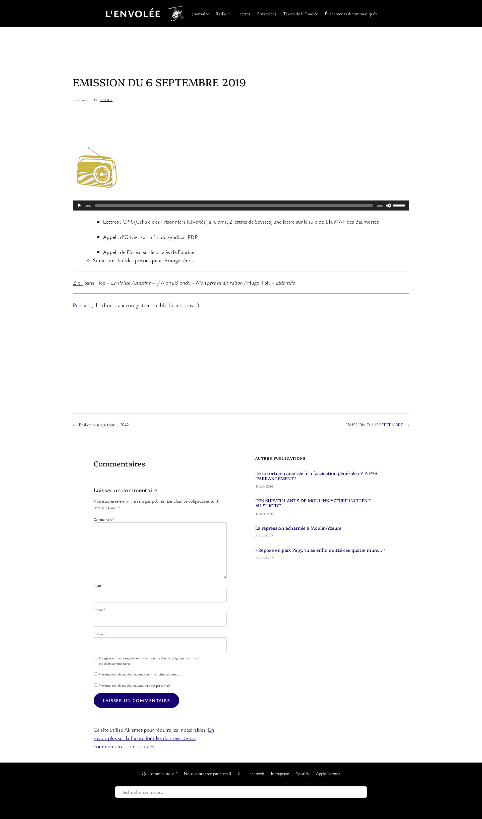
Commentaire (104, 519)
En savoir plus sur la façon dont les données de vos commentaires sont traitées (154, 738)
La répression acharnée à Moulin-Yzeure (298, 527)
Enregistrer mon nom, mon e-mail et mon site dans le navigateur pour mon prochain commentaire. (149, 661)
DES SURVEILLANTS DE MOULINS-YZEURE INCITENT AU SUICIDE (313, 503)
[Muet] (388, 205)
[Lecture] (79, 205)
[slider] (400, 205)
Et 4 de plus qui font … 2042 (104, 425)
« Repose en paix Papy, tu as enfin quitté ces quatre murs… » (320, 550)
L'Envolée (133, 13)
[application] (241, 205)
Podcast (81, 305)
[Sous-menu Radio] (229, 13)
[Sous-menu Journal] (207, 13)
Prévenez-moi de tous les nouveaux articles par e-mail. (134, 685)
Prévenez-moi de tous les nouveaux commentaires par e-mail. (139, 674)
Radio (106, 99)
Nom (98, 585)
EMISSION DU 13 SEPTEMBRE (374, 425)
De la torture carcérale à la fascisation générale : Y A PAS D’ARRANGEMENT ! (316, 476)
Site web (99, 633)
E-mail (99, 609)
